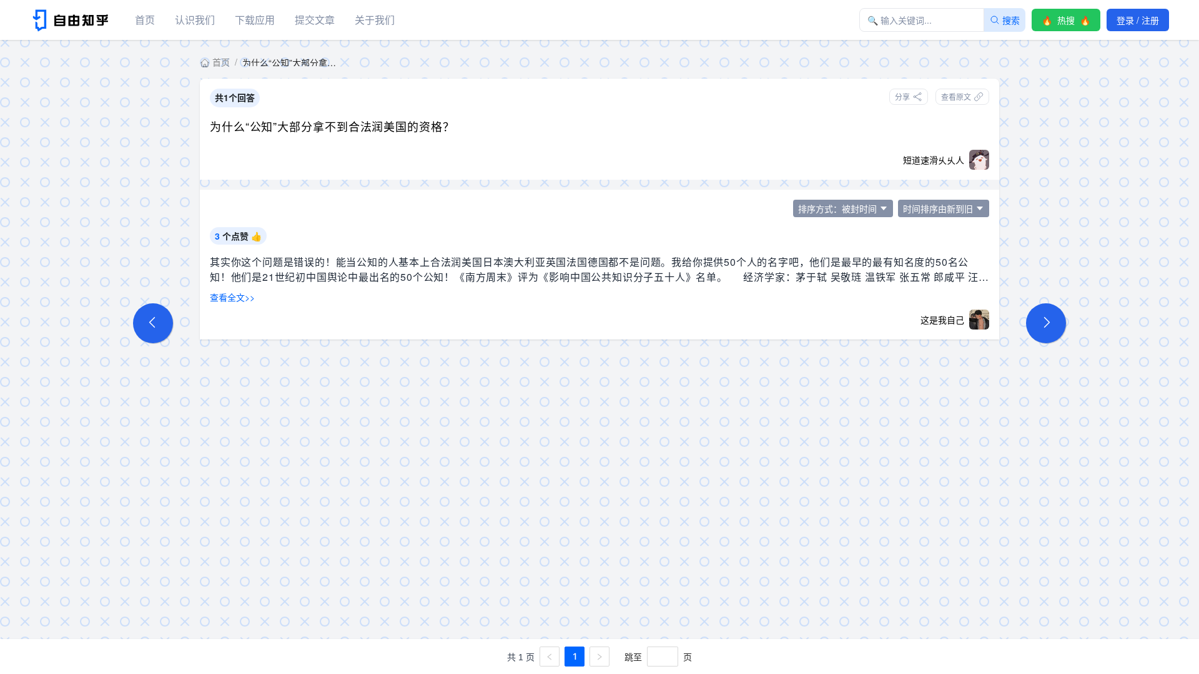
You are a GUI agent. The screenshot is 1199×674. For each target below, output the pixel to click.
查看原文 (956, 96)
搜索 (1011, 20)
